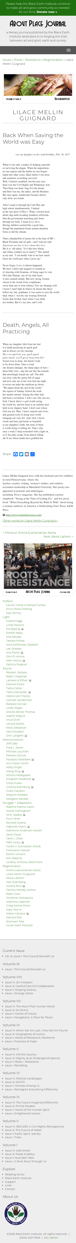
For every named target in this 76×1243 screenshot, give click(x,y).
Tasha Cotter (14, 688)
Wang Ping (13, 771)
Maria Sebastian (16, 727)
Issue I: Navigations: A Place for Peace (29, 1017)
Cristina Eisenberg (18, 787)
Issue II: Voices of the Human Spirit (27, 1109)
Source (7, 668)
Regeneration (53, 59)
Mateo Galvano (15, 913)
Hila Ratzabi (13, 636)
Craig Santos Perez (18, 905)
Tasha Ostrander (16, 692)
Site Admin (51, 1237)
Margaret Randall (17, 798)
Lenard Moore (15, 723)
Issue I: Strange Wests (19, 993)
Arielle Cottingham (18, 810)
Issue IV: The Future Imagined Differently (31, 1102)
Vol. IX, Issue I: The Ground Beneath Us (29, 956)
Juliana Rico (13, 886)
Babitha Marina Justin (20, 806)
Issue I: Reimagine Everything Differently (31, 1089)
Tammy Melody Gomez (21, 889)
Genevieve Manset (18, 850)
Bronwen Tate (15, 921)
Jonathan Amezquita (19, 897)
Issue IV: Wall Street (17, 1150)
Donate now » (47, 12)
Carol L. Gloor (14, 838)
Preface (8, 601)
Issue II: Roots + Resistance (22, 1061)
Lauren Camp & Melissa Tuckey (26, 605)
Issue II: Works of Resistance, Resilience (30, 1037)
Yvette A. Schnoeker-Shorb (23, 846)
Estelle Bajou (14, 632)
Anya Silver (13, 719)
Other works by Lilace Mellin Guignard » (30, 520)
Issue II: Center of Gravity (21, 1013)
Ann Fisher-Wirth (17, 763)
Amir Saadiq (14, 814)
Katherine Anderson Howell (24, 830)
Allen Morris (14, 660)
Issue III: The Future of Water (23, 1130)
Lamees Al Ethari (17, 680)
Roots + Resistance (27, 59)
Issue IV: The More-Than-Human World (30, 1006)
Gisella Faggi (14, 621)
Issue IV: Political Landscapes (23, 1078)
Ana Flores (13, 652)
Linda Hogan (14, 707)
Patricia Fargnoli (16, 664)
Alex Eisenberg (16, 882)
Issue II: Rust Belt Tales (19, 1157)
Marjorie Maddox (17, 794)
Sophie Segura (15, 715)
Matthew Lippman (18, 901)
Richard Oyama (16, 822)
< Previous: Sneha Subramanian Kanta (29, 532)
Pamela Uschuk (16, 755)
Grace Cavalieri (15, 791)
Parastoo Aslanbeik (18, 759)
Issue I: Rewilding (16, 1065)
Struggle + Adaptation (17, 803)
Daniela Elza (14, 917)
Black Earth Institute (18, 1178)
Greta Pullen (14, 783)
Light (6, 617)
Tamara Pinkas (15, 640)
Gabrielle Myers (16, 826)
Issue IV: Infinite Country (21, 1054)
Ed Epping (13, 629)
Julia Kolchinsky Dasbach (22, 644)
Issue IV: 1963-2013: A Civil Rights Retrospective (34, 1126)
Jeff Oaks (12, 743)
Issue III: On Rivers (16, 1010)
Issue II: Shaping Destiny (20, 989)
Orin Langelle (15, 735)
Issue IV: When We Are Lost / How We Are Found (36, 1030)
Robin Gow (13, 894)
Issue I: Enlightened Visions (22, 1113)
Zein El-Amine (15, 656)
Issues (7, 59)
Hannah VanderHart (19, 700)
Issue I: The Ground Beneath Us (25, 969)
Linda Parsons (15, 625)
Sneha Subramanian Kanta (23, 870)
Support (10, 1181)
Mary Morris (13, 909)
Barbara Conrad (16, 704)
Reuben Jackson (16, 672)
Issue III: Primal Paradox (20, 1106)
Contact (10, 1189)
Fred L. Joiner (15, 747)
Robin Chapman (16, 676)
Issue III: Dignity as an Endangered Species (32, 1058)
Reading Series (14, 1174)
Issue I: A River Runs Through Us (25, 1161)
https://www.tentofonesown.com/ (24, 515)
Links (8, 1185)
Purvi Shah (13, 818)
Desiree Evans (15, 684)
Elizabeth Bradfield (18, 779)
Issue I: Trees (13, 1137)
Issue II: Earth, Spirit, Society (23, 1133)
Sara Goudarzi (15, 731)
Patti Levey (13, 842)
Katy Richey (13, 613)
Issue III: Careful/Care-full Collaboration (29, 986)
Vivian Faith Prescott (19, 925)
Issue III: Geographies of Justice (25, 1034)
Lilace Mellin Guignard (20, 874)
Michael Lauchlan (17, 751)
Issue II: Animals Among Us (22, 1085)
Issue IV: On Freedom (19, 982)
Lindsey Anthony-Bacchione (24, 862)
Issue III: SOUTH (15, 1082)
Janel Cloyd (13, 834)
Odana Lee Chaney (18, 696)
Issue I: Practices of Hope (21, 1041)
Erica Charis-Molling (19, 609)
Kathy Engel (14, 767)
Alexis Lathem (15, 878)
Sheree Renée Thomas (20, 712)
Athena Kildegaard (18, 775)
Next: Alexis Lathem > (58, 536)
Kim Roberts (14, 858)
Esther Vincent (15, 854)
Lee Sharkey (14, 648)
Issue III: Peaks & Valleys (20, 1154)
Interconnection (13, 739)
